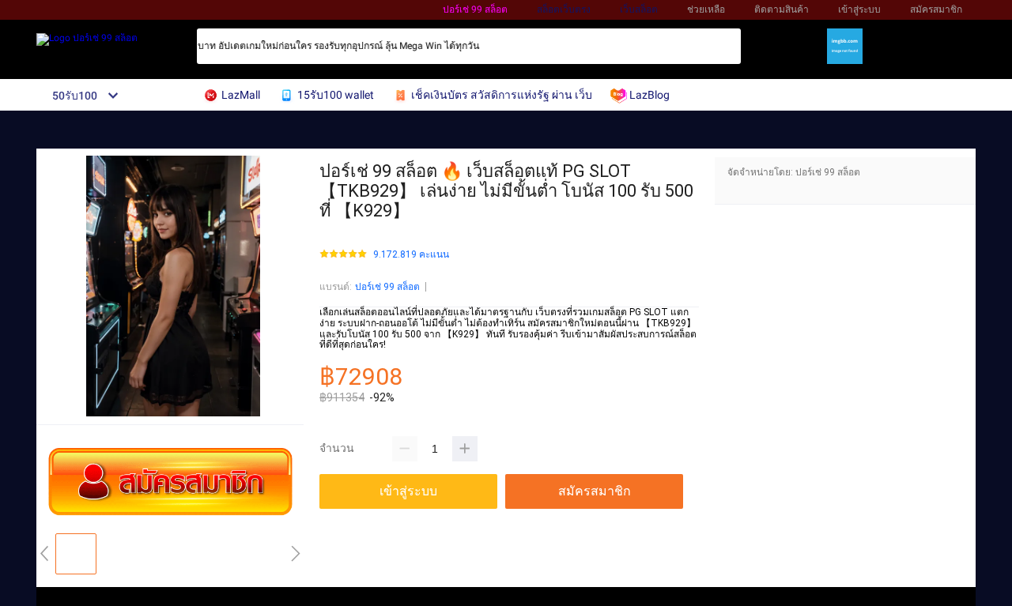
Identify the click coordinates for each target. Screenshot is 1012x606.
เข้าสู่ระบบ (859, 9)
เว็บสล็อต (639, 9)
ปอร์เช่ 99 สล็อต (475, 9)
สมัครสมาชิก (936, 9)
